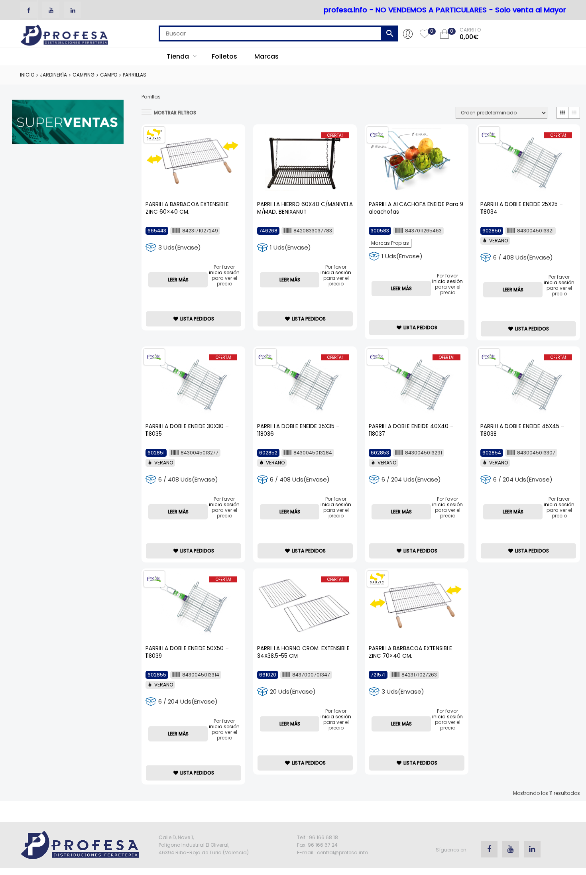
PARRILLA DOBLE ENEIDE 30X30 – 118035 (187, 430)
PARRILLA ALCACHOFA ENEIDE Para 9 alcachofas (416, 208)
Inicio (27, 74)
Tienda (179, 56)
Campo (108, 74)
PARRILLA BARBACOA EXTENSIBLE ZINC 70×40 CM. (410, 652)
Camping (83, 74)
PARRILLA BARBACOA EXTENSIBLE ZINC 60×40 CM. (187, 208)
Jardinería (53, 74)
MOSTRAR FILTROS (175, 112)
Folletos (224, 56)
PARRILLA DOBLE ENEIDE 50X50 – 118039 (187, 652)
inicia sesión (224, 272)
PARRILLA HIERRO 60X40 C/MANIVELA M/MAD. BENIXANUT (305, 208)
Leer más (178, 279)
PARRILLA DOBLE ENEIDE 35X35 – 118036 (298, 430)
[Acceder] (408, 33)
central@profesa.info (342, 852)
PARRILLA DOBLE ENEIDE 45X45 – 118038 (522, 430)
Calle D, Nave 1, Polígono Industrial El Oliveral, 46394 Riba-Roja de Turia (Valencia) (204, 845)
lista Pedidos (197, 318)
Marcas (266, 56)
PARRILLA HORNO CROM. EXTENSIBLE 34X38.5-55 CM (303, 652)
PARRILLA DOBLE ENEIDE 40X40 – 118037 (411, 430)
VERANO (498, 240)
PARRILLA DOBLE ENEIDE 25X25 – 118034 (521, 208)
